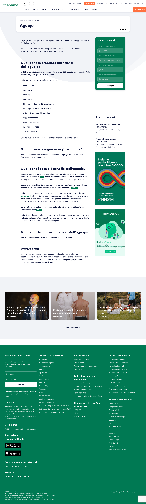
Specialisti (112, 420)
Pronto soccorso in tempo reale (85, 366)
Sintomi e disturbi (115, 403)
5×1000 (94, 9)
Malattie (42, 382)
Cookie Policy (125, 492)
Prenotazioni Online (81, 359)
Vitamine (112, 433)
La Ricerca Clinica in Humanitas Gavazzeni (90, 396)
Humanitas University (82, 383)
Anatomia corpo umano (117, 450)
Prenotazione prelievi (76, 3)
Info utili (35, 9)
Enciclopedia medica (73, 9)
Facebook (9, 476)
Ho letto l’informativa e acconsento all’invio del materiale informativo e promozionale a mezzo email (21, 394)
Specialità (43, 373)
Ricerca (121, 3)
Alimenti (112, 446)
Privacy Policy (115, 492)
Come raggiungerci (46, 363)
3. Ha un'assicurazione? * (106, 65)
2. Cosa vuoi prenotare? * (106, 56)
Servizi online (89, 3)
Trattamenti (43, 389)
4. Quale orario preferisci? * (107, 75)
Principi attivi (114, 410)
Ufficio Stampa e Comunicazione (51, 412)
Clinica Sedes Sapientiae (118, 389)
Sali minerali (113, 443)
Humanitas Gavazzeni (117, 359)
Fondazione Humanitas (82, 389)
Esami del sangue (115, 436)
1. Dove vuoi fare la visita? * (106, 46)
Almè (76, 413)
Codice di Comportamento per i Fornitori (54, 406)
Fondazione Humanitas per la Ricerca (88, 386)
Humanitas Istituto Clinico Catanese (122, 392)
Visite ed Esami (45, 386)
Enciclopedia (29, 20)
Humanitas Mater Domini (118, 373)
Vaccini (111, 430)
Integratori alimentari (116, 407)
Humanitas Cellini (115, 379)
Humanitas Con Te (102, 3)
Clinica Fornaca (114, 382)
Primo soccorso (114, 440)
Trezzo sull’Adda (80, 416)
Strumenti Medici (115, 426)
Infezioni (112, 423)
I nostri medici (44, 379)
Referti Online (79, 363)
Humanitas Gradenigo (117, 386)
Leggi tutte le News (72, 327)
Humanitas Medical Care (118, 369)
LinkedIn (25, 476)
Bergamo (77, 410)
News (86, 9)
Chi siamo (25, 9)
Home (21, 20)
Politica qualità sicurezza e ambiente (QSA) (55, 409)
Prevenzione (113, 413)
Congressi (128, 3)
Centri (41, 376)
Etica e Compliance (46, 402)
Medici (44, 9)
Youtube (17, 476)
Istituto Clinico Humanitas (118, 363)
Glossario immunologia (117, 417)
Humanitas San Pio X (116, 366)
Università (113, 3)
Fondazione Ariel (80, 393)
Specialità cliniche (56, 9)
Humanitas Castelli (116, 376)
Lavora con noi (138, 3)
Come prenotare (45, 366)
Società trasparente (46, 399)
